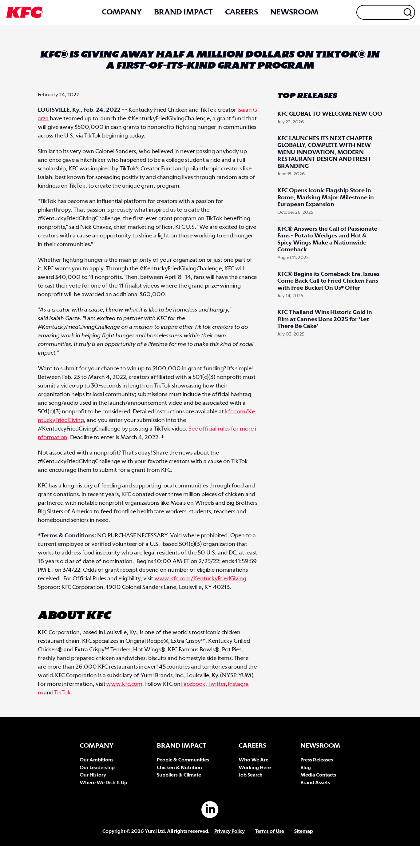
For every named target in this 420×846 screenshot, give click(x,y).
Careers (241, 12)
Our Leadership (97, 767)
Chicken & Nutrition (179, 767)
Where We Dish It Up (103, 782)
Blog (305, 767)
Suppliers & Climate (179, 775)
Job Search (251, 775)
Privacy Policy (229, 831)
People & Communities (183, 760)
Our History (93, 775)
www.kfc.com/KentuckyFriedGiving (200, 579)
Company (122, 12)
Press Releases (316, 760)
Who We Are (253, 760)
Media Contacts (318, 775)
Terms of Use (269, 831)
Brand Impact (183, 12)
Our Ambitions (96, 760)
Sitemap (303, 831)
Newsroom (294, 12)
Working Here (255, 767)
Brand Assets (315, 782)
